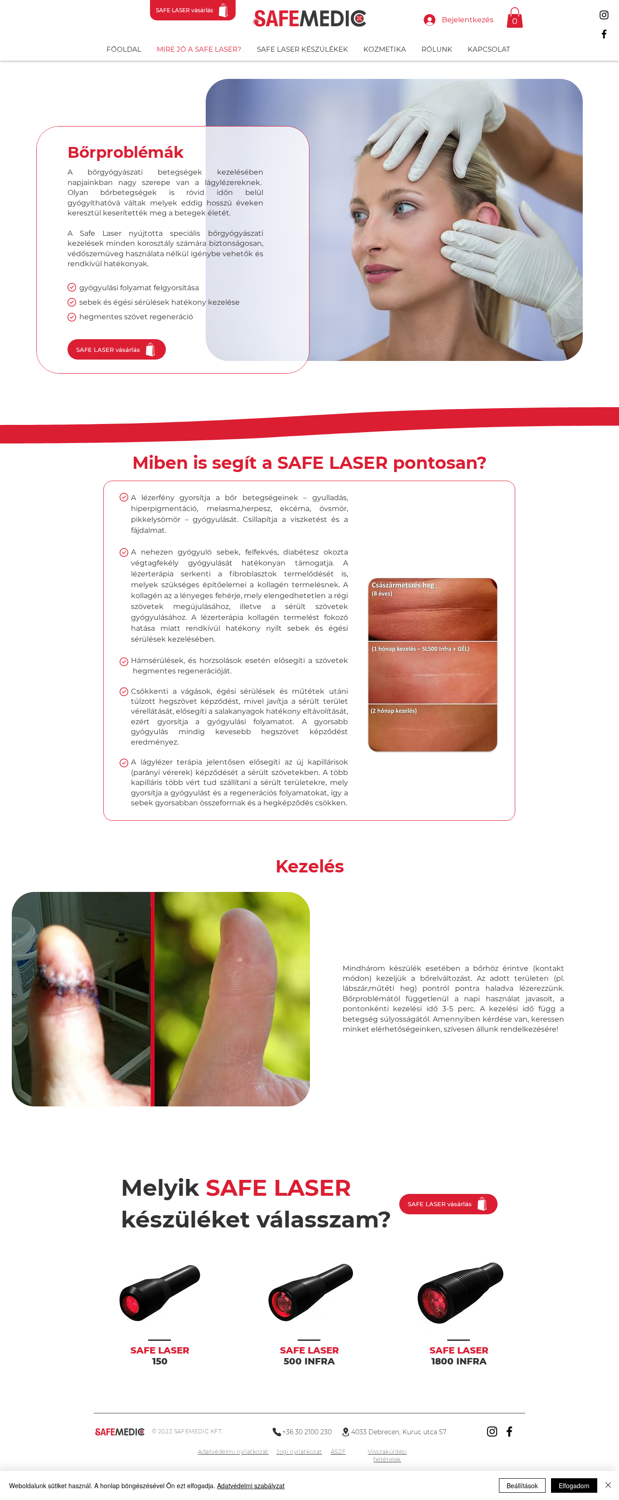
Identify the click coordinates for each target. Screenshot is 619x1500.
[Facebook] (604, 34)
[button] (514, 17)
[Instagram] (604, 15)
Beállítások (522, 1485)
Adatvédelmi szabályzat (251, 1485)
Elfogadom (574, 1485)
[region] (160, 1326)
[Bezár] (608, 1485)
